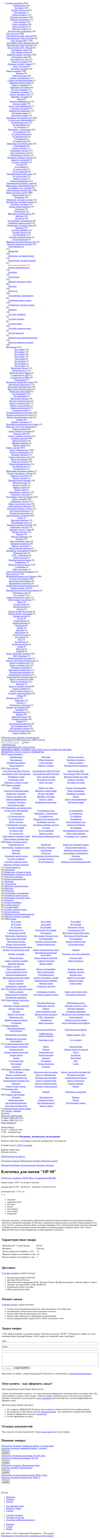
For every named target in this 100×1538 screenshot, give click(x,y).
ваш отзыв (46, 1432)
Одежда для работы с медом (19, 473)
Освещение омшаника (20, 544)
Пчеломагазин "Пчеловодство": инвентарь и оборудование (27, 1536)
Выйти (9, 1529)
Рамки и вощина (13, 71)
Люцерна (20, 630)
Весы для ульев (20, 66)
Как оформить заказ (15, 1506)
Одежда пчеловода (14, 3)
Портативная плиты (20, 522)
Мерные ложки (20, 487)
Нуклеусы (19, 218)
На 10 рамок (20, 361)
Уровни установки (19, 62)
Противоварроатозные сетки (19, 174)
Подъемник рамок (20, 113)
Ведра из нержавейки (19, 452)
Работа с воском (19, 499)
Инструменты (12, 574)
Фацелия (20, 649)
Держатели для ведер (20, 494)
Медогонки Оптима (19, 398)
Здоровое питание (19, 719)
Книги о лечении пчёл (20, 663)
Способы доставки (10, 1273)
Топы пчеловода (19, 26)
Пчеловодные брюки (19, 19)
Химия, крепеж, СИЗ (20, 588)
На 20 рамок (20, 363)
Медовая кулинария (20, 668)
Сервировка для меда (19, 501)
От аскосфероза (19, 125)
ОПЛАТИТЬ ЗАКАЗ (41, 750)
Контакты (10, 1497)
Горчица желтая (20, 607)
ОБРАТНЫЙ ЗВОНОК (11, 747)
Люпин (20, 628)
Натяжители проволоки (19, 111)
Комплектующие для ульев (19, 55)
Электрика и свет (20, 593)
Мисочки (19, 216)
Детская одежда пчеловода (19, 31)
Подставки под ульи (20, 59)
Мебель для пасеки (20, 546)
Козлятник (20, 625)
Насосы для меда (20, 478)
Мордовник (20, 632)
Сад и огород (19, 595)
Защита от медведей (20, 160)
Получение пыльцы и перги (19, 508)
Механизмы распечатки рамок (19, 471)
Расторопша (20, 642)
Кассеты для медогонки (20, 401)
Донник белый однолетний (20, 614)
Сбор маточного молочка (19, 506)
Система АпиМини (20, 230)
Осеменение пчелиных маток (20, 225)
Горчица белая (20, 604)
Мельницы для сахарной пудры (20, 551)
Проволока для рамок (19, 87)
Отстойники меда (20, 466)
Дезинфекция (20, 146)
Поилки (20, 703)
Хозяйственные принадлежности (21, 586)
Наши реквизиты (8, 1123)
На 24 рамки (20, 366)
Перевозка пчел (20, 553)
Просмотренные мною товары (17, 1109)
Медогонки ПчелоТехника (19, 389)
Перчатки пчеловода (19, 17)
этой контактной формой (80, 1374)
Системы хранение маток (20, 237)
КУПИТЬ (5, 1453)
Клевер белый (20, 621)
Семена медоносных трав (17, 597)
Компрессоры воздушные (20, 560)
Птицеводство (12, 698)
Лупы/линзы (19, 211)
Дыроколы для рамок (19, 92)
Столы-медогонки (20, 410)
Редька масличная (20, 644)
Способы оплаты (9, 1305)
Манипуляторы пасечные (20, 548)
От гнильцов (19, 127)
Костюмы (19, 8)
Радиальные (19, 380)
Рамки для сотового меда (19, 504)
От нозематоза (19, 132)
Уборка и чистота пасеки (19, 565)
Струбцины (20, 567)
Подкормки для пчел (19, 150)
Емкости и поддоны (19, 476)
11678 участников (24, 1145)
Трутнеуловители (20, 239)
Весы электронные (19, 459)
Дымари (19, 420)
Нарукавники (20, 12)
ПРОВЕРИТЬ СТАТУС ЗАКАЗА (16, 752)
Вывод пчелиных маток (16, 193)
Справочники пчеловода (20, 675)
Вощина (19, 73)
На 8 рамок (20, 359)
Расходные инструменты (20, 581)
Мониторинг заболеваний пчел (20, 186)
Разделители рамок (19, 115)
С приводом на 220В (19, 377)
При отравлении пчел (20, 153)
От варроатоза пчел (19, 122)
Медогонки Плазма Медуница (19, 382)
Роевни (19, 534)
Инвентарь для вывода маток (20, 200)
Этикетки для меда (19, 462)
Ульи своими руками (20, 52)
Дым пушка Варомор (19, 181)
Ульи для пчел (12, 33)
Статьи (9, 1527)
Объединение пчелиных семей (20, 183)
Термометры (20, 562)
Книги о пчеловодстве (20, 679)
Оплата (9, 1502)
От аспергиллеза (20, 141)
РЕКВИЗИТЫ (37, 752)
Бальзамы (19, 710)
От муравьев (20, 167)
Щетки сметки (19, 445)
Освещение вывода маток (19, 223)
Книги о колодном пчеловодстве (20, 660)
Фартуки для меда (20, 29)
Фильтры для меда (19, 455)
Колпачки (19, 209)
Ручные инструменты (19, 579)
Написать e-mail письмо (11, 1116)
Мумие (19, 721)
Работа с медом (13, 448)
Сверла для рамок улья (20, 94)
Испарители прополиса (20, 513)
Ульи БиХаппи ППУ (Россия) (20, 45)
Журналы (20, 684)
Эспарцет (20, 651)
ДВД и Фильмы (20, 656)
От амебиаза (20, 139)
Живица (19, 714)
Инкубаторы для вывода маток (20, 202)
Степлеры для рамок (19, 108)
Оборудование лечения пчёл (19, 190)
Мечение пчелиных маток (19, 214)
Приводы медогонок (19, 408)
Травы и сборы (19, 733)
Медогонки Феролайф (19, 391)
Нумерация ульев (19, 57)
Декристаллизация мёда (19, 464)
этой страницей (44, 1398)
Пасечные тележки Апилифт (19, 525)
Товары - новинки (13, 1111)
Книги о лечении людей (19, 686)
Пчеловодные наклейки (20, 672)
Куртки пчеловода (19, 10)
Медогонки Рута (19, 370)
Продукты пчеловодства (19, 731)
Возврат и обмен (13, 1508)
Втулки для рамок (19, 90)
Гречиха (20, 609)
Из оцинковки (20, 396)
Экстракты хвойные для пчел (20, 157)
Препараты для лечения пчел (19, 118)
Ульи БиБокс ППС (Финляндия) (20, 43)
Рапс (20, 639)
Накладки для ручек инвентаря (20, 427)
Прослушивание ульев (20, 541)
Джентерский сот (19, 195)
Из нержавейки (19, 394)
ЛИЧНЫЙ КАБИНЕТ (11, 750)
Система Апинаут (20, 232)
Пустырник (20, 637)
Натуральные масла (19, 726)
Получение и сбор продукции (19, 497)
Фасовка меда (19, 469)
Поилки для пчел (19, 532)
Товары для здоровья (15, 707)
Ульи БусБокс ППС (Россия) (20, 48)
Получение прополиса (20, 511)
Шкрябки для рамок (20, 97)
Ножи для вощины (20, 85)
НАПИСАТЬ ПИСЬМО (61, 750)
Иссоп (20, 618)
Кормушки (19, 700)
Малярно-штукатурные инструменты (22, 590)
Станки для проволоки (20, 78)
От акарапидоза (20, 136)
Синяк (20, 646)
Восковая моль (19, 712)
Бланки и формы (20, 689)
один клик (41, 1414)
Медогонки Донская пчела (19, 387)
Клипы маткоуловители (19, 207)
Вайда (20, 602)
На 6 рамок (19, 356)
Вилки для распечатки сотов (19, 417)
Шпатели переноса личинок (19, 244)
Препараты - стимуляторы (19, 129)
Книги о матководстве (20, 665)
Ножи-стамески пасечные (20, 431)
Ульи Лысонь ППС (19, 41)
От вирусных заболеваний (20, 120)
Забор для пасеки (20, 569)
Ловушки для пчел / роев (20, 529)
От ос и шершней (20, 172)
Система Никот (19, 235)
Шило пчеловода (20, 441)
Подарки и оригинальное (19, 693)
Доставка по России (15, 1517)
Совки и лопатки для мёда (19, 436)
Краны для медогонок (19, 403)
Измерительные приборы (19, 480)
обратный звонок (48, 1412)
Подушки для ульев (19, 69)
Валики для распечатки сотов (20, 415)
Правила (10, 1499)
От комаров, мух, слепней (19, 188)
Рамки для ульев (19, 76)
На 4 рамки (20, 354)
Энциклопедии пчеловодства (20, 677)
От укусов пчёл (19, 176)
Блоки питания (20, 558)
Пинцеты (19, 228)
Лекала (20, 99)
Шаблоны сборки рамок (20, 83)
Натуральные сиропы (19, 728)
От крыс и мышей (20, 162)
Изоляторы (19, 197)
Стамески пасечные (19, 438)
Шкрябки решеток (20, 443)
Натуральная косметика (19, 724)
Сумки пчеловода (19, 24)
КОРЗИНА (26, 750)
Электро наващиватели (19, 101)
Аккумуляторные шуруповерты (20, 572)
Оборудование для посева (19, 600)
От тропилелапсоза (20, 134)
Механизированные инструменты (21, 576)
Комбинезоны (19, 5)
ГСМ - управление (20, 555)
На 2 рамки (20, 349)
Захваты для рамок (19, 422)
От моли (20, 165)
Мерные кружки (20, 483)
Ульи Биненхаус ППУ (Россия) (19, 38)
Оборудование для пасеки (17, 515)
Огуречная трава (20, 635)
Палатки (19, 539)
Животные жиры (19, 717)
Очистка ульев (19, 434)
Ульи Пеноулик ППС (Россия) (19, 36)
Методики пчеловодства (19, 670)
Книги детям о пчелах (20, 691)
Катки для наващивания (19, 106)
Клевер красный (20, 623)
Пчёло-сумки (20, 490)
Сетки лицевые (19, 22)
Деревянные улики (19, 50)
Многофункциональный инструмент (22, 424)
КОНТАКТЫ (29, 747)
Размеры (10, 1524)
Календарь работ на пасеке (20, 658)
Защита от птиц (20, 179)
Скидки (9, 1511)
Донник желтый (20, 616)
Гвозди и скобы (19, 104)
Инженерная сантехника (20, 583)
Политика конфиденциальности (20, 1520)
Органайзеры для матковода (20, 221)
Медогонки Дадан (19, 368)
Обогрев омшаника (19, 536)
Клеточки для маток (20, 204)
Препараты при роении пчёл (19, 143)
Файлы (20, 696)
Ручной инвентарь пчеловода (19, 413)
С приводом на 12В (19, 375)
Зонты (20, 518)
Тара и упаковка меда (19, 450)
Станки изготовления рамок (20, 80)
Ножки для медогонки (20, 405)
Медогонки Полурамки (20, 373)
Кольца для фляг (20, 485)
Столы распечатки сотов (19, 457)
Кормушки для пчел (19, 527)
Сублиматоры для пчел (19, 155)
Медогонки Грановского (19, 384)
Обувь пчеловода (19, 15)
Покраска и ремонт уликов (19, 64)
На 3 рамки (20, 352)
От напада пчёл (20, 169)
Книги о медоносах (19, 682)
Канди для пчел (20, 148)
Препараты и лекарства (20, 705)
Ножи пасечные (19, 429)
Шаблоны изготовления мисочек (21, 242)
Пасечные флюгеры (19, 520)
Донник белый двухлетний (20, 611)
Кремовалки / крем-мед (19, 492)
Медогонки (11, 347)
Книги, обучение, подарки (18, 653)
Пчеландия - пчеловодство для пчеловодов (40, 1136)
